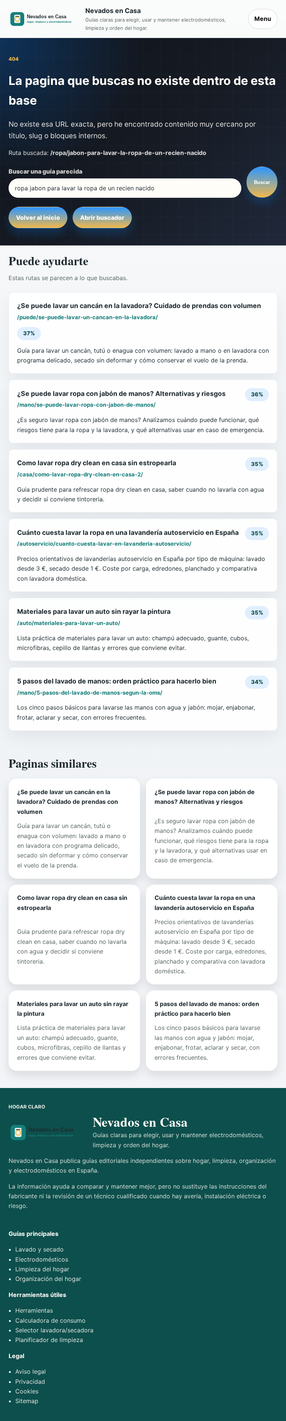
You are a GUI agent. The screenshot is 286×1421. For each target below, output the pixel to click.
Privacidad (30, 1381)
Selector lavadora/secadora (54, 1330)
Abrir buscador (102, 217)
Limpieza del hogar (42, 1269)
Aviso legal (30, 1371)
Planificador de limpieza (49, 1340)
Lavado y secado (39, 1249)
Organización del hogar (48, 1278)
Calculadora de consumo (50, 1320)
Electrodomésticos (41, 1259)
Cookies (26, 1391)
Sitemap (26, 1401)
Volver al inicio (38, 217)
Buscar (262, 182)
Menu (262, 18)
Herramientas (34, 1310)
